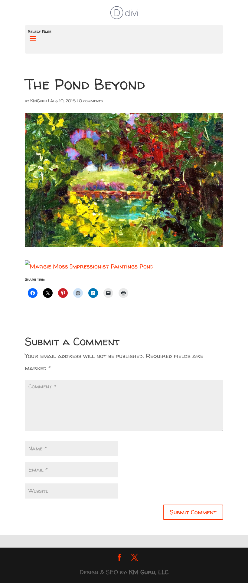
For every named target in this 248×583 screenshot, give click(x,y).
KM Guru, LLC (148, 572)
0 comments (91, 101)
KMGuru (38, 101)
